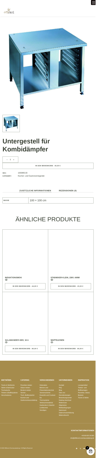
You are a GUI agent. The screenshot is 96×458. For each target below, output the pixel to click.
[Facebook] (76, 448)
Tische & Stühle (83, 398)
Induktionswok (13, 277)
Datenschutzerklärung (66, 413)
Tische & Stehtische (8, 385)
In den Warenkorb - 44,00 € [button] (25, 286)
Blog (60, 390)
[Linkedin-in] (95, 448)
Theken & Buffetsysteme (9, 393)
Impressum (62, 410)
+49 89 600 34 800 (87, 435)
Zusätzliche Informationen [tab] (35, 191)
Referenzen (63, 403)
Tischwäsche (5, 390)
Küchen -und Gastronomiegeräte (31, 176)
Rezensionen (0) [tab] (68, 191)
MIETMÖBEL (6, 380)
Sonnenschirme (45, 393)
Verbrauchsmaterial (46, 403)
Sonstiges (43, 410)
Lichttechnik (44, 408)
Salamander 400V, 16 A (17, 340)
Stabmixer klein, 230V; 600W (65, 277)
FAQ (60, 388)
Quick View (6, 280)
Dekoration (43, 385)
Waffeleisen (57, 340)
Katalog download (65, 400)
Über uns (62, 393)
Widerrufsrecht (64, 415)
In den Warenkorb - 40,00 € (48, 166)
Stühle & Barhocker (7, 388)
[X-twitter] (80, 448)
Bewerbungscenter (65, 398)
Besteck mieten (25, 390)
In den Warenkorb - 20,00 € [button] (70, 286)
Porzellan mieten (26, 385)
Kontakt (61, 385)
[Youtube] (84, 448)
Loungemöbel (83, 385)
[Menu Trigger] (93, 2)
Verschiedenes (6, 395)
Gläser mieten (25, 388)
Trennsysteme (44, 400)
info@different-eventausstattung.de (82, 438)
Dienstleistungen (64, 395)
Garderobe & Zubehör (47, 405)
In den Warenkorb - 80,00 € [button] (25, 349)
